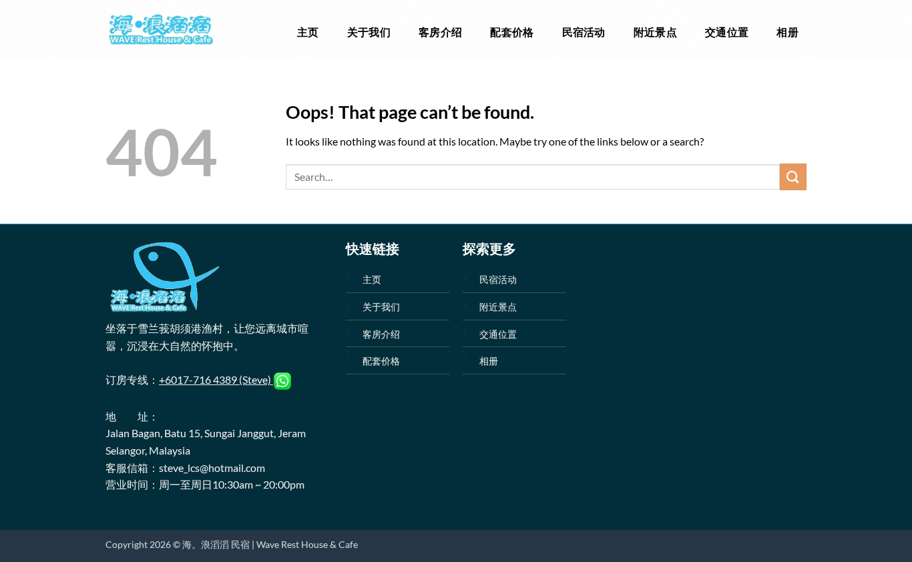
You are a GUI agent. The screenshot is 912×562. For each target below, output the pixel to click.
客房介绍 (440, 31)
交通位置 (726, 31)
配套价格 (511, 31)
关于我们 (369, 31)
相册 (787, 31)
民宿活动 (584, 31)
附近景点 (655, 31)
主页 (308, 31)
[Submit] (793, 177)
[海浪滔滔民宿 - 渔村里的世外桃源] (160, 30)
